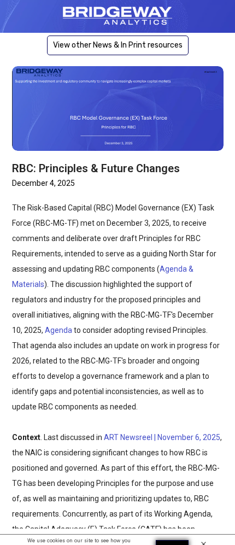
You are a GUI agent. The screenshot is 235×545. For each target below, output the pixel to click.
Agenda (58, 330)
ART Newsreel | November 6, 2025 (162, 437)
